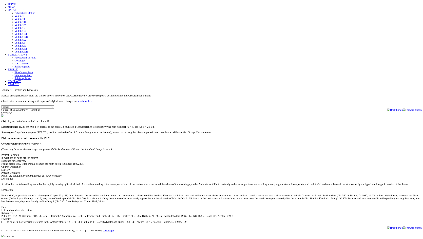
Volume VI (20, 30)
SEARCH (13, 84)
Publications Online (25, 13)
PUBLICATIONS (17, 54)
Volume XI (20, 45)
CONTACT (14, 81)
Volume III (20, 21)
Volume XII (21, 48)
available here (85, 101)
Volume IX (20, 39)
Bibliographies (22, 66)
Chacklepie (108, 230)
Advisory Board (23, 78)
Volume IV (20, 24)
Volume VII (21, 33)
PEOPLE (13, 69)
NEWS (12, 7)
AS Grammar (22, 63)
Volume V (20, 27)
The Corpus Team (24, 72)
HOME (12, 4)
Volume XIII (21, 51)
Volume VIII (21, 36)
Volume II (20, 19)
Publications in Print (25, 57)
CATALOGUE (16, 10)
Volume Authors (23, 75)
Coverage (20, 60)
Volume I (19, 16)
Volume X (20, 42)
